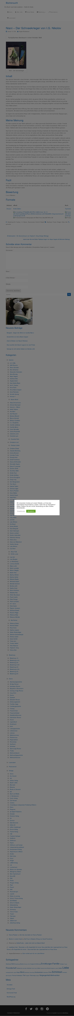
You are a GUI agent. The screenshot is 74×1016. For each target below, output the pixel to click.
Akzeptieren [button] (31, 511)
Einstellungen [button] (21, 511)
